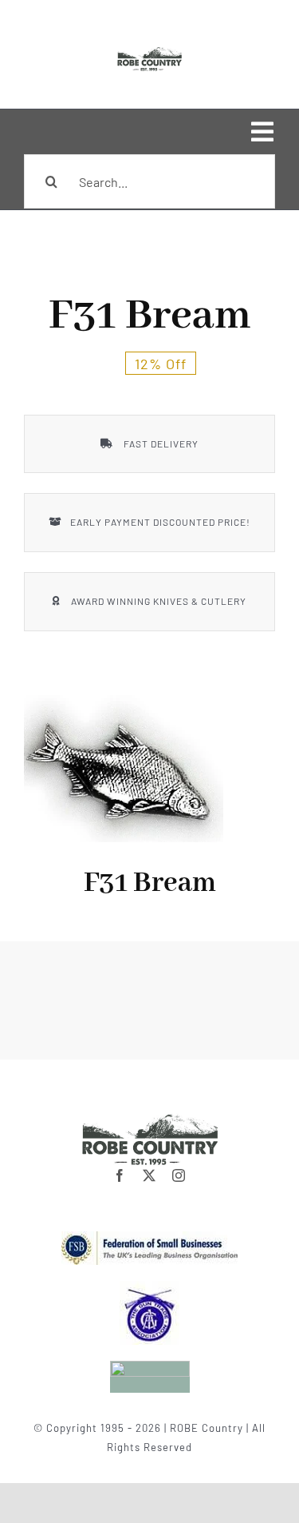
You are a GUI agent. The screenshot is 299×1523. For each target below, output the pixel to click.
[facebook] (120, 1175)
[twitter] (149, 1175)
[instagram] (179, 1175)
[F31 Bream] (123, 769)
